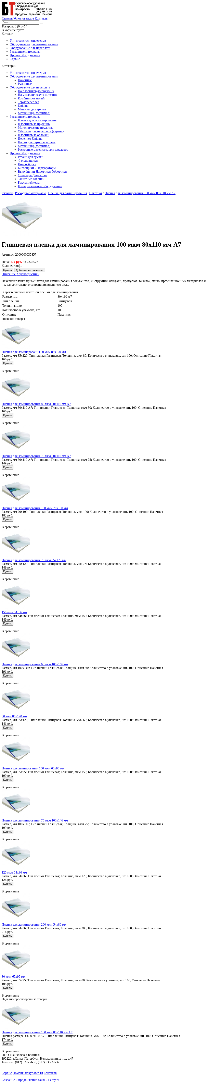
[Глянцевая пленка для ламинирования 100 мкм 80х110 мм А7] (22, 234)
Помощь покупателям (28, 1073)
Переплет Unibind (30, 138)
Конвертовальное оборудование (40, 186)
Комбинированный (31, 98)
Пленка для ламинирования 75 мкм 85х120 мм (34, 560)
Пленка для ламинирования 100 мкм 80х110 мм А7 (140, 193)
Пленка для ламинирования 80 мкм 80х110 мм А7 (36, 404)
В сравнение (10, 371)
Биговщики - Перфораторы (37, 168)
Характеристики (27, 274)
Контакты (41, 18)
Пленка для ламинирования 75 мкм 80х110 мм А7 (36, 456)
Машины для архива (32, 109)
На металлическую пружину (37, 94)
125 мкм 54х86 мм (14, 872)
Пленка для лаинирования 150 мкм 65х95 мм (33, 768)
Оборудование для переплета (30, 48)
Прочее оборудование (25, 55)
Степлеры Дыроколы (32, 175)
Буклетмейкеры (29, 182)
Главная (7, 18)
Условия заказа (23, 18)
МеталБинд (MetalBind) (34, 113)
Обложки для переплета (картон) (41, 131)
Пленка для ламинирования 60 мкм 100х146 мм (35, 664)
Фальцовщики (28, 160)
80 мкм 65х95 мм (13, 976)
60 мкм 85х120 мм (14, 716)
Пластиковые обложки (33, 135)
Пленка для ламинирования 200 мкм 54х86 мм (34, 924)
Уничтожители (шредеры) (28, 40)
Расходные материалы (25, 51)
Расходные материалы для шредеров (43, 149)
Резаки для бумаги (30, 157)
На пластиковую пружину (36, 91)
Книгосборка (27, 164)
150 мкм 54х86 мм (14, 612)
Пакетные (25, 80)
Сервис (15, 59)
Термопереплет (28, 102)
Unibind (23, 105)
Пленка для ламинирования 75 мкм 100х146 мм (35, 820)
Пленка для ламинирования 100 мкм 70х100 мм (35, 508)
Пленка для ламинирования (37, 120)
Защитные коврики (31, 179)
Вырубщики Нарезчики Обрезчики (42, 171)
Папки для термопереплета (36, 142)
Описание (9, 274)
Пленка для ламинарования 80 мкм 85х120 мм (34, 352)
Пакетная (95, 193)
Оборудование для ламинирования (34, 44)
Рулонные (25, 83)
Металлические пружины (35, 127)
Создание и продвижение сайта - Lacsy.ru (30, 1080)
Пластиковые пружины (34, 124)
